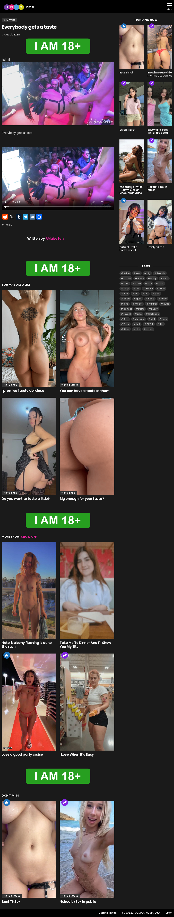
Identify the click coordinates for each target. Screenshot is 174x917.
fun (136, 293)
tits (161, 324)
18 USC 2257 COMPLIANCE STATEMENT (141, 913)
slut (153, 319)
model (138, 303)
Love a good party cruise (22, 754)
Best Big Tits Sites (108, 913)
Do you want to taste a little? (26, 498)
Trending (64, 655)
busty (153, 278)
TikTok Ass (10, 384)
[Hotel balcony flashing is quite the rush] (29, 590)
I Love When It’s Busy (77, 754)
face (162, 288)
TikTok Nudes (69, 385)
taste (8, 224)
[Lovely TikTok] (159, 222)
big (148, 273)
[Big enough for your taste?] (87, 446)
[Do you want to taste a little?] (29, 446)
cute (126, 283)
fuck (126, 293)
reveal (127, 314)
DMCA (169, 913)
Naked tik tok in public (78, 901)
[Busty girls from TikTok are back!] (159, 104)
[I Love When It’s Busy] (87, 702)
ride (139, 314)
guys (139, 298)
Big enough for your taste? (82, 498)
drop (126, 288)
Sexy (126, 319)
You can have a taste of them (84, 390)
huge (164, 298)
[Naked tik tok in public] (87, 849)
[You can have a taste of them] (87, 338)
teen (164, 319)
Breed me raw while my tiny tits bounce (159, 74)
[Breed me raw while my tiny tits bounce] (159, 47)
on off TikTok (127, 129)
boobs (127, 278)
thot (138, 324)
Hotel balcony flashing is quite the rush (27, 644)
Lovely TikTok (155, 247)
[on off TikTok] (131, 104)
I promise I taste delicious (23, 390)
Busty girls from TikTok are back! (157, 131)
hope (151, 298)
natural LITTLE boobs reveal (128, 248)
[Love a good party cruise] (29, 702)
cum (165, 278)
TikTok (150, 324)
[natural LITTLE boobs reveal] (131, 222)
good (127, 298)
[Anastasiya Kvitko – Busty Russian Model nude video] (131, 161)
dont (161, 283)
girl (146, 293)
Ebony (149, 288)
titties (126, 329)
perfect (128, 308)
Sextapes (153, 314)
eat (137, 288)
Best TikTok (11, 901)
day (149, 283)
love (126, 303)
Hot (6, 655)
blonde (161, 273)
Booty (140, 278)
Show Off (29, 537)
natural (153, 303)
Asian (127, 273)
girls (157, 293)
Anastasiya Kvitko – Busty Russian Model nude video (131, 190)
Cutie (138, 283)
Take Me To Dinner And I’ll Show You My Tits (85, 644)
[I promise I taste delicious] (29, 338)
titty (138, 329)
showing (140, 319)
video (149, 329)
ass (138, 273)
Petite (141, 308)
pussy (154, 308)
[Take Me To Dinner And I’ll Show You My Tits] (87, 590)
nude (166, 303)
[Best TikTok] (29, 849)
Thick (126, 324)
